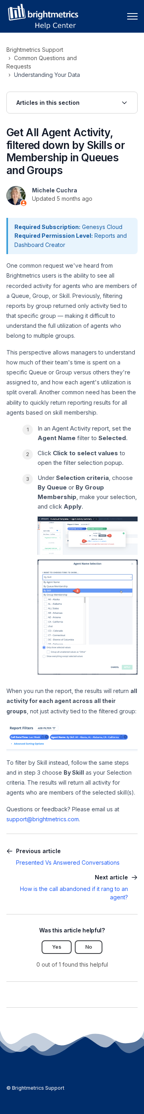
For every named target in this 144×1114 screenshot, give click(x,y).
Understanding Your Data (47, 74)
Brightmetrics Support (34, 49)
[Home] (42, 16)
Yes (56, 947)
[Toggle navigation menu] (132, 16)
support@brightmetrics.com (42, 819)
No (88, 947)
